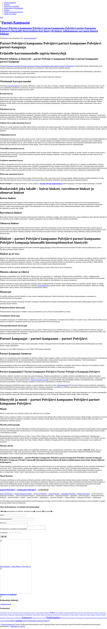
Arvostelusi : (4, 533)
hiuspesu (76, 612)
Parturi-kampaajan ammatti (39, 380)
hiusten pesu (44, 614)
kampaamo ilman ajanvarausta (68, 617)
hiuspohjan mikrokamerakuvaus (86, 612)
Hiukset (6, 10)
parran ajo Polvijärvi (40, 494)
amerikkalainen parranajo (6, 612)
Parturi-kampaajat (10, 2)
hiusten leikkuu (36, 614)
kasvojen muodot (13, 86)
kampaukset (88, 617)
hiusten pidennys (75, 614)
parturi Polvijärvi (7, 490)
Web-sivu (3, 523)
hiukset (52, 612)
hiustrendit (98, 614)
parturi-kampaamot (30, 38)
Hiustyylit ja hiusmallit (11, 6)
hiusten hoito (103, 612)
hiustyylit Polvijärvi (6, 494)
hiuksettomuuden (43, 285)
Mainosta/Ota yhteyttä (17, 626)
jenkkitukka (3, 617)
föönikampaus (27, 612)
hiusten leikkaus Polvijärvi (23, 494)
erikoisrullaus (16, 612)
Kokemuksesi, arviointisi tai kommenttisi (13, 529)
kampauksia (94, 617)
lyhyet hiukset (9, 621)
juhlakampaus (18, 617)
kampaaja (27, 617)
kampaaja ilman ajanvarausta (39, 617)
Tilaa (1, 17)
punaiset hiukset (43, 621)
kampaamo (53, 617)
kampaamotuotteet (80, 617)
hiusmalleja (60, 612)
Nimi (1, 515)
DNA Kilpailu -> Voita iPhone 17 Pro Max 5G (15, 566)
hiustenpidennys (67, 614)
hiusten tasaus (83, 614)
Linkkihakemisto (5, 604)
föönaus (22, 612)
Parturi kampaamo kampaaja (13, 12)
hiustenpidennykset (57, 614)
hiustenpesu (50, 614)
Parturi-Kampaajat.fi (8, 624)
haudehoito (46, 612)
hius (57, 612)
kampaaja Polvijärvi (83, 494)
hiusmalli (66, 612)
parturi (19, 620)
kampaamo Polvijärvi (26, 490)
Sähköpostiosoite (5, 519)
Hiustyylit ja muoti (10, 14)
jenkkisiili (103, 614)
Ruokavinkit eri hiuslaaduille (13, 8)
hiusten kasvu (11, 614)
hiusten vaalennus (91, 614)
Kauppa (6, 4)
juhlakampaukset (10, 617)
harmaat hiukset (39, 612)
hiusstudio (96, 612)
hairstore (33, 612)
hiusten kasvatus (4, 614)
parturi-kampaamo (30, 621)
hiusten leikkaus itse (20, 614)
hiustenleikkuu (28, 614)
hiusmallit (71, 612)
